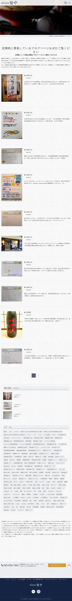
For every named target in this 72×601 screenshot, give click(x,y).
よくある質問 (47, 434)
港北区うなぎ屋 (15, 472)
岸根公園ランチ (7, 475)
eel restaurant (50, 491)
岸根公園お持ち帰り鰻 (22, 447)
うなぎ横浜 (35, 494)
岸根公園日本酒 (7, 453)
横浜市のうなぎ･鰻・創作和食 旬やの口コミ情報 (31, 431)
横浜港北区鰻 (24, 453)
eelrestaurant (6, 491)
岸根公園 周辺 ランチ (9, 469)
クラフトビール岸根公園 (49, 441)
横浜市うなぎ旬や (50, 506)
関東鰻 (65, 481)
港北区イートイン (63, 459)
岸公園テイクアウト (41, 463)
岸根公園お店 (64, 472)
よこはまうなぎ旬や (8, 500)
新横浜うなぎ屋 (24, 472)
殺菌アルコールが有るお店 (9, 447)
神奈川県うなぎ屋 (8, 481)
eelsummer (23, 497)
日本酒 (28, 312)
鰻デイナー (22, 481)
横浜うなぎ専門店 (33, 472)
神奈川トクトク (29, 510)
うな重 (36, 481)
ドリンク (40, 434)
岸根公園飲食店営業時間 (9, 450)
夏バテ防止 (12, 459)
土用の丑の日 (7, 506)
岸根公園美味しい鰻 (28, 437)
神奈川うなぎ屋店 (8, 488)
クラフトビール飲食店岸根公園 (10, 444)
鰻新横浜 (62, 478)
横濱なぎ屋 (25, 500)
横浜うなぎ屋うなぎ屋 (9, 503)
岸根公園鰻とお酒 (58, 450)
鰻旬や (63, 475)
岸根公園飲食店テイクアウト (34, 450)
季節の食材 (22, 506)
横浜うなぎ (31, 456)
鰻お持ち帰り (7, 466)
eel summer (23, 503)
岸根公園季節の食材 (18, 463)
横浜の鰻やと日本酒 (38, 437)
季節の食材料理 (59, 506)
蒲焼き (47, 488)
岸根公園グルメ (54, 503)
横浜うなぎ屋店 (17, 488)
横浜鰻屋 (41, 472)
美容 (48, 503)
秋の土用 (15, 478)
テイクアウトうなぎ (45, 447)
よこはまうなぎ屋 (50, 494)
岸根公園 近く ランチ (49, 466)
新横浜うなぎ (38, 456)
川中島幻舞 (41, 500)
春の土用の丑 (31, 503)
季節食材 (28, 494)
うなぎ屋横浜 (16, 497)
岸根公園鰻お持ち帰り (52, 444)
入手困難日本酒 (43, 478)
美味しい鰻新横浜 (33, 453)
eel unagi (17, 503)
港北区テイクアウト (59, 456)
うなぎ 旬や (62, 469)
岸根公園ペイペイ (8, 463)
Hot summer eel (28, 491)
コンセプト (16, 431)
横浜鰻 (25, 456)
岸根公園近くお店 (30, 469)
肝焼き (44, 491)
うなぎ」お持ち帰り (53, 497)
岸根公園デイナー (22, 478)
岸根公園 (6, 459)
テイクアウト (21, 510)
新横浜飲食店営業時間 (21, 450)
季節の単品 (6, 510)
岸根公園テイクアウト (34, 447)
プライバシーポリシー (16, 437)
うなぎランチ (58, 491)
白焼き (53, 481)
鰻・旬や (14, 466)
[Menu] (69, 3)
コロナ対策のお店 (62, 444)
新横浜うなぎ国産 (55, 453)
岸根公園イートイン (52, 459)
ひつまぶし (42, 481)
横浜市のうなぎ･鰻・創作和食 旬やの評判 (53, 431)
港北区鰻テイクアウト (44, 453)
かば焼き (48, 481)
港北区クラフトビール (33, 478)
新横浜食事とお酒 (8, 441)
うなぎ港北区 (35, 497)
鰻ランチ (16, 481)
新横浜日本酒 (28, 475)
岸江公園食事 (17, 500)
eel (63, 488)
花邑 (30, 500)
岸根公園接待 (36, 506)
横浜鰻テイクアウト (47, 450)
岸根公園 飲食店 (20, 469)
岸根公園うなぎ (63, 497)
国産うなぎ (47, 475)
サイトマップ (62, 579)
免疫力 (37, 503)
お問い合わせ (7, 437)
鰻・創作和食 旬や (62, 434)
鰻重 (43, 488)
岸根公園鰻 (50, 456)
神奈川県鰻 (59, 481)
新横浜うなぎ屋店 (36, 488)
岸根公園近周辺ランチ (52, 469)
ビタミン (43, 503)
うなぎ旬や (42, 494)
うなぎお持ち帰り (56, 475)
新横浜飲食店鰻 (26, 459)
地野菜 (23, 494)
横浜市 (5, 431)
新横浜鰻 (19, 459)
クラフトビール (16, 494)
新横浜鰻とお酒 (58, 437)
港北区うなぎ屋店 (26, 488)
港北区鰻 (44, 459)
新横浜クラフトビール (38, 475)
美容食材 (43, 506)
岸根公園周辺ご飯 (38, 466)
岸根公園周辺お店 (28, 466)
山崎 (13, 506)
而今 (35, 491)
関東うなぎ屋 (29, 481)
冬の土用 (29, 506)
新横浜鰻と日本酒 (49, 437)
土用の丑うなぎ (55, 472)
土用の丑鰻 (47, 472)
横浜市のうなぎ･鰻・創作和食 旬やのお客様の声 (14, 434)
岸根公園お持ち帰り (8, 456)
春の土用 (53, 488)
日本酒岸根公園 (18, 456)
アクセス (54, 434)
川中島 (35, 500)
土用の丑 (59, 488)
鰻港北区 (56, 478)
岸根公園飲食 (28, 441)
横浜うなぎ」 (48, 500)
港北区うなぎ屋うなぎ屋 (58, 500)
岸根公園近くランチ (40, 469)
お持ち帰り (13, 510)
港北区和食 (20, 466)
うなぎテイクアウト (60, 463)
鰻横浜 (50, 478)
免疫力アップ (63, 503)
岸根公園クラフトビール (18, 475)
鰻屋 (21, 491)
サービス (29, 434)
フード (34, 434)
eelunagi (29, 497)
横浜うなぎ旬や (7, 497)
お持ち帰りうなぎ (56, 447)
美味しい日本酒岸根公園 (29, 463)
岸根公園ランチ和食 (37, 441)
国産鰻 (44, 456)
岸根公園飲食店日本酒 (18, 441)
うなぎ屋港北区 (44, 497)
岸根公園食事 (59, 494)
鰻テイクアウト (7, 478)
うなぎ (10, 431)
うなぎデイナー (7, 494)
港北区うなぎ (51, 463)
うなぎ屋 (16, 491)
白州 (17, 506)
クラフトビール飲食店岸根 (25, 444)
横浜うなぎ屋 (7, 472)
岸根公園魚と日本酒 (36, 459)
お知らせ (29, 75)
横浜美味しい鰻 (16, 453)
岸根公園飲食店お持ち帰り (39, 444)
